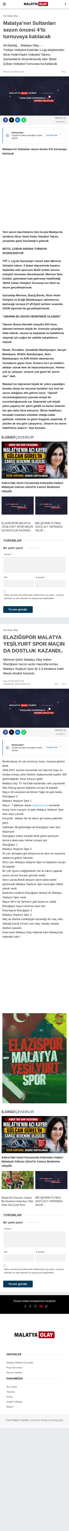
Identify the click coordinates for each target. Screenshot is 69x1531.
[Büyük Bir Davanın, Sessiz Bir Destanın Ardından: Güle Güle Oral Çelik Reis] (18, 1182)
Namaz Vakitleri (14, 1372)
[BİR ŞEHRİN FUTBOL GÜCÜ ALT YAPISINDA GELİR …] (51, 508)
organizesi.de (40, 805)
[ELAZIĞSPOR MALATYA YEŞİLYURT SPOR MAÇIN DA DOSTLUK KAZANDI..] (18, 508)
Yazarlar (10, 1391)
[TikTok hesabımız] (46, 1306)
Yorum (8, 554)
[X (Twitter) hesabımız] (30, 1306)
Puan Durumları (14, 1367)
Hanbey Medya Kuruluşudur (47, 1420)
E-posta (40, 577)
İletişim (9, 1406)
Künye (9, 1396)
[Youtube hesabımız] (41, 1306)
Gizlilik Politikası (14, 1401)
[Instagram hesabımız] (35, 1306)
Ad (6, 577)
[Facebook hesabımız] (25, 1306)
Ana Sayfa (11, 1386)
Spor (63, 684)
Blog (64, 71)
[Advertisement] (34, 194)
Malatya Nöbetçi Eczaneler (20, 1362)
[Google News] (60, 121)
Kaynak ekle (54, 134)
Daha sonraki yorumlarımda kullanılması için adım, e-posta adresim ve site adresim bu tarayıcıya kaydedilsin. (34, 597)
